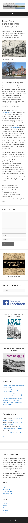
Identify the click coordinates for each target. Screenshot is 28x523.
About (5, 505)
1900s (6, 185)
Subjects (5, 510)
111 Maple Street (14, 127)
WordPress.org (7, 493)
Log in (5, 487)
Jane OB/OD (6, 435)
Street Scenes (15, 190)
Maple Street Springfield (11, 192)
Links (4, 512)
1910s (10, 185)
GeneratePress (14, 520)
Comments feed (7, 491)
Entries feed (6, 489)
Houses (14, 185)
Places (5, 508)
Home (5, 503)
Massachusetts (6, 187)
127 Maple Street (7, 112)
